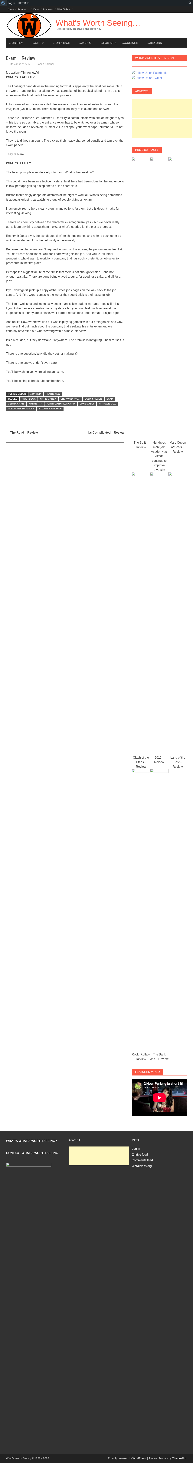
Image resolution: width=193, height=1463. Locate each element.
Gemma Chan (16, 403)
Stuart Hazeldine (50, 408)
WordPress (139, 1458)
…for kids (108, 42)
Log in (136, 1148)
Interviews (48, 9)
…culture (130, 42)
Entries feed (140, 1154)
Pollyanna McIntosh (21, 408)
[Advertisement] (162, 108)
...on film (35, 394)
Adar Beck (29, 399)
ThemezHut (179, 1458)
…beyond (154, 42)
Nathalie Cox (107, 403)
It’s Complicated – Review (106, 432)
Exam (109, 399)
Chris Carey (48, 399)
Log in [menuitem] (11, 3)
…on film (16, 42)
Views (36, 9)
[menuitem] (3, 3)
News (11, 9)
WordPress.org (142, 1166)
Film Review (53, 394)
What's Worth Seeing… (98, 22)
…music (85, 42)
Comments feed (142, 1160)
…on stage (61, 42)
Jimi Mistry (35, 403)
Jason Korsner (45, 63)
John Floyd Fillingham (60, 403)
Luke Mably (87, 403)
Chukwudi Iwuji (70, 399)
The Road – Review (24, 432)
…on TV (38, 42)
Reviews (22, 9)
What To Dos (63, 9)
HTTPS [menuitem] (23, 3)
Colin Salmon (93, 399)
